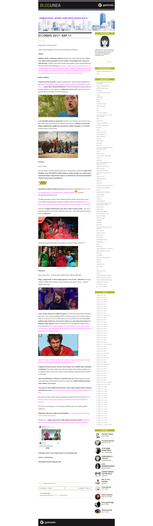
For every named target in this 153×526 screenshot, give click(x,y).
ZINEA (97, 118)
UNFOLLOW (99, 183)
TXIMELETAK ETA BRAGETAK (102, 166)
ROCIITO (98, 151)
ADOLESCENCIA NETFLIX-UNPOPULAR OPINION (104, 83)
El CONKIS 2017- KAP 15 (102, 413)
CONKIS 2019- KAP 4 (101, 302)
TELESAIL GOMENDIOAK (101, 123)
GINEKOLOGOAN (100, 218)
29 (97, 268)
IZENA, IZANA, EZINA (101, 132)
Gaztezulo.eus (99, 5)
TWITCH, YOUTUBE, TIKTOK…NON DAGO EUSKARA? (104, 115)
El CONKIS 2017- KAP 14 (102, 411)
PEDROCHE (99, 253)
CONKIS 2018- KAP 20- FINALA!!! (104, 382)
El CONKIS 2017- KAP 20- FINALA (104, 424)
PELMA (98, 73)
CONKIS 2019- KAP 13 (101, 320)
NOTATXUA (99, 99)
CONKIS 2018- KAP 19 (101, 380)
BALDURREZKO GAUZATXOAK (103, 92)
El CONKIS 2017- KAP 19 (102, 422)
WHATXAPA (99, 246)
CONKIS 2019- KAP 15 (101, 324)
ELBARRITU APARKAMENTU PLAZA (104, 71)
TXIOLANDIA (99, 255)
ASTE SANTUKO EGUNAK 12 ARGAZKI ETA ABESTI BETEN (104, 204)
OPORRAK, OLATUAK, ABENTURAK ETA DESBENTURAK (104, 148)
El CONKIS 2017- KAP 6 (101, 393)
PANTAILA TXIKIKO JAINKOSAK (103, 257)
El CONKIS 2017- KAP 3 (101, 387)
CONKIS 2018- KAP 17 (101, 375)
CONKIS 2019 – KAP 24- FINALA (103, 344)
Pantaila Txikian (107, 435)
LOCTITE (98, 158)
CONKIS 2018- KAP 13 (101, 366)
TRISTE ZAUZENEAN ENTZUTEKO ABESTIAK (104, 227)
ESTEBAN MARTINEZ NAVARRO (103, 275)
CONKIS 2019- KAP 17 (101, 329)
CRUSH (98, 244)
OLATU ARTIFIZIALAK (101, 104)
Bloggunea (61, 5)
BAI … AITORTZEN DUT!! (101, 286)
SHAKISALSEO (99, 121)
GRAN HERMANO (100, 194)
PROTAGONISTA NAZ (101, 284)
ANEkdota (98, 139)
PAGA (97, 110)
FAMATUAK (99, 181)
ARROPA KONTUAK (101, 271)
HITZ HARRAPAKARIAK (108, 466)
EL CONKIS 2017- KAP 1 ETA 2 (103, 384)
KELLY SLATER (99, 237)
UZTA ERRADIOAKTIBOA (107, 450)
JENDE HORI (99, 160)
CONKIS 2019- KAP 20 (101, 335)
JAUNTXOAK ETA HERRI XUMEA (103, 156)
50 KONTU (98, 127)
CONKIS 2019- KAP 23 (101, 342)
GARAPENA (99, 222)
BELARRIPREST (100, 242)
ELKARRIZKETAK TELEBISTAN (103, 251)
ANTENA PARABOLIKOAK (102, 88)
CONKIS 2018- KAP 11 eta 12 (103, 364)
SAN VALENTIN (99, 209)
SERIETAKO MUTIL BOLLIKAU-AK (103, 277)
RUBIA (97, 130)
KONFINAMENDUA (100, 201)
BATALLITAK (99, 225)
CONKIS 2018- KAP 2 (101, 349)
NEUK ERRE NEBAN (100, 216)
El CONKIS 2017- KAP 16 (102, 416)
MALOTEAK (99, 90)
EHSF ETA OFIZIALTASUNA (102, 125)
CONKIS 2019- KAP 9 (101, 313)
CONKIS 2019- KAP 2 (101, 297)
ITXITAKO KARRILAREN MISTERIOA (104, 280)
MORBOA (98, 262)
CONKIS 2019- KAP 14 (101, 322)
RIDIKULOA (99, 145)
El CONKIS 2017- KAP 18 (102, 420)
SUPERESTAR (99, 97)
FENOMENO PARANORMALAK (103, 192)
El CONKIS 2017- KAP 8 (101, 398)
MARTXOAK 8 (99, 235)
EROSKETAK (99, 266)
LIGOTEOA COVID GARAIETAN (103, 188)
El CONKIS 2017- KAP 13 (102, 409)
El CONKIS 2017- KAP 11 (102, 404)
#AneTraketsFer (100, 231)
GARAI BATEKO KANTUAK (102, 282)
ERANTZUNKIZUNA (100, 134)
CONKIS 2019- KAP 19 (101, 333)
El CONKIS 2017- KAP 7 (101, 395)
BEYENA (98, 190)
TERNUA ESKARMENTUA (102, 211)
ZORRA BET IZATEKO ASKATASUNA (104, 185)
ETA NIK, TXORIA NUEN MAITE (103, 86)
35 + (97, 108)
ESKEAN (98, 101)
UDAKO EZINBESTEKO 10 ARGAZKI (104, 248)
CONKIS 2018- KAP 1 (101, 346)
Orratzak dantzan (108, 441)
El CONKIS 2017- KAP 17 (102, 418)
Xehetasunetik (107, 511)
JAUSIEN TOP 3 (99, 196)
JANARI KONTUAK (100, 153)
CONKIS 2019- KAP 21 (101, 337)
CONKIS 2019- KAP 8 (101, 311)
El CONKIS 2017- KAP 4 (101, 389)
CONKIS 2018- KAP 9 (101, 360)
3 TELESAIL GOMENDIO (101, 113)
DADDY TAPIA (99, 141)
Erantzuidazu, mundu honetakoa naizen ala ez (63, 18)
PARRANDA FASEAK (101, 179)
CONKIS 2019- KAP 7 (101, 308)
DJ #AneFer (99, 199)
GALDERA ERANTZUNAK (102, 170)
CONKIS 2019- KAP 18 (101, 331)
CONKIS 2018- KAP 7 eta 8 (102, 358)
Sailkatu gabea (46, 483)
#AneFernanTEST (100, 176)
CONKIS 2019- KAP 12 (101, 317)
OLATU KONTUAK (100, 168)
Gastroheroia (106, 488)
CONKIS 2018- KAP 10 (101, 362)
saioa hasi (57, 495)
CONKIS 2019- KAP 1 (101, 295)
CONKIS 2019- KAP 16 (101, 326)
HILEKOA (98, 273)
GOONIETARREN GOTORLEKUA (108, 473)
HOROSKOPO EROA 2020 (102, 213)
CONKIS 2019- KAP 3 (101, 300)
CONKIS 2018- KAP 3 (101, 351)
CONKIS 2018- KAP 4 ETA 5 (102, 353)
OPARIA (98, 95)
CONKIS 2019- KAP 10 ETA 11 (103, 315)
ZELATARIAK (99, 220)
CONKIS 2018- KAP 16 (101, 373)
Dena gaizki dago (108, 503)
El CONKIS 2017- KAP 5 (101, 391)
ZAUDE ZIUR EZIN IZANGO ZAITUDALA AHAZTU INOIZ (104, 163)
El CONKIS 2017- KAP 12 (84, 488)
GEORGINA (99, 143)
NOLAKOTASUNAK (100, 136)
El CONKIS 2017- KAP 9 (101, 400)
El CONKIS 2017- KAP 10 (45, 488)
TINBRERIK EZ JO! (100, 264)
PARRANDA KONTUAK (101, 239)
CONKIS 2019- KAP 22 (101, 340)
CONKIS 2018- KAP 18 (101, 378)
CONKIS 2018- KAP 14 (101, 369)
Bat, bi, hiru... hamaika (106, 481)
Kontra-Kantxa (107, 495)
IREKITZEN (98, 260)
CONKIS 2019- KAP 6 (101, 306)
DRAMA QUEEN (100, 207)
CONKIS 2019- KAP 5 (101, 304)
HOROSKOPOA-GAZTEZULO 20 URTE (103, 173)
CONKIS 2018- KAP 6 (101, 355)
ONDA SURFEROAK (101, 106)
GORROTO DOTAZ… (101, 233)
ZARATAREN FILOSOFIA (107, 458)
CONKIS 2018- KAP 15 (101, 371)
